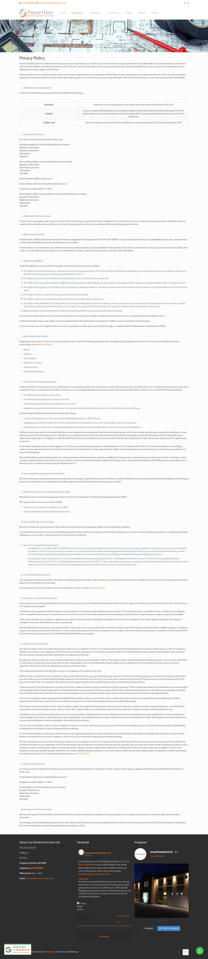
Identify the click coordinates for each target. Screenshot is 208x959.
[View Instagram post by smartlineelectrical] (185, 914)
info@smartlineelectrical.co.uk (52, 3)
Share (119, 922)
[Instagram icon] (188, 3)
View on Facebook (123, 916)
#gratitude (83, 879)
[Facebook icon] (184, 3)
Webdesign (50, 952)
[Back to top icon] (186, 952)
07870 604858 (27, 3)
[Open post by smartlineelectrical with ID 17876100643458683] (161, 890)
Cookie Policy (46, 344)
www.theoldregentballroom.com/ (94, 874)
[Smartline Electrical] (35, 13)
